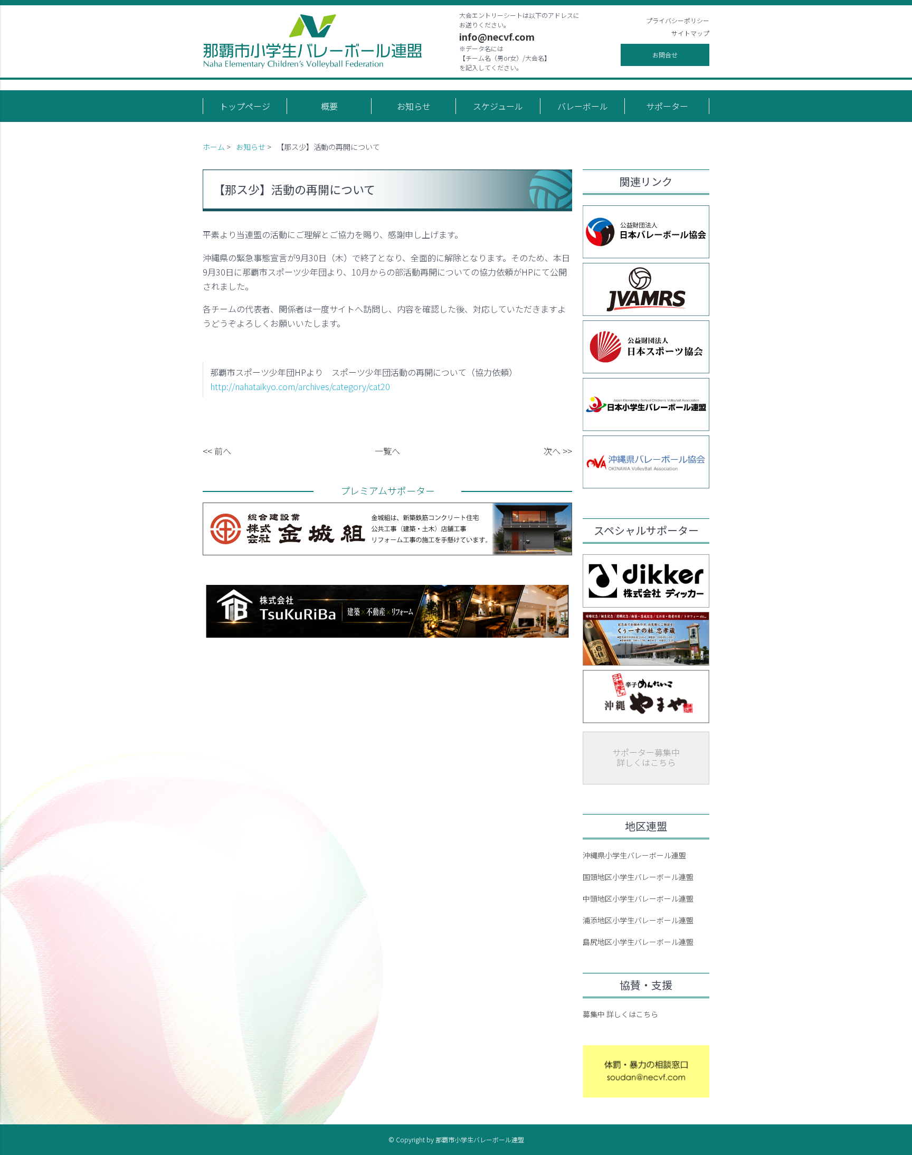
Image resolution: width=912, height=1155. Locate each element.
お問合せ (665, 54)
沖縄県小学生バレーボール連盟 (634, 855)
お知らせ (414, 106)
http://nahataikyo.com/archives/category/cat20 (300, 386)
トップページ (245, 106)
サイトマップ (690, 33)
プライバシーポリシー (677, 20)
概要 (329, 106)
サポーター (667, 106)
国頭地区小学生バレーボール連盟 (638, 877)
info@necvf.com (497, 36)
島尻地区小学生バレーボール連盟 (638, 941)
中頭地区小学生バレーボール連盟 (638, 898)
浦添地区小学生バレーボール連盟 (638, 920)
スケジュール (498, 106)
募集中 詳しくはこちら (620, 1014)
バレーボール (582, 106)
